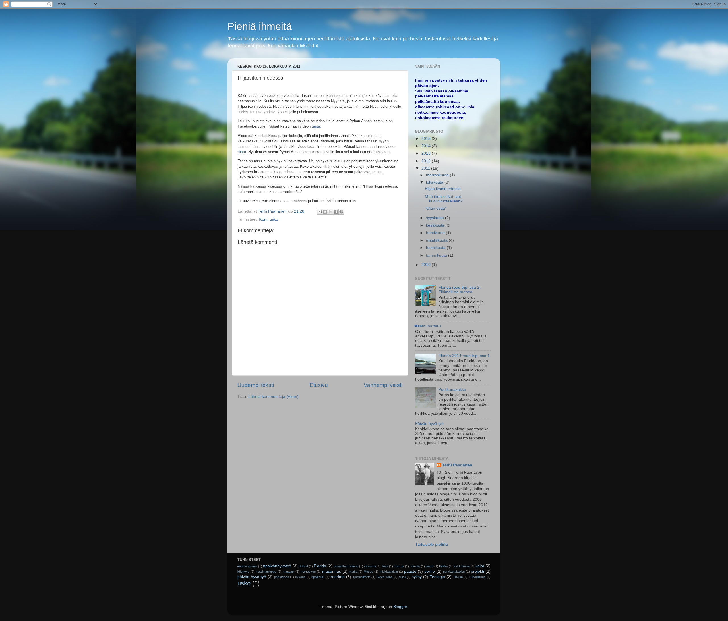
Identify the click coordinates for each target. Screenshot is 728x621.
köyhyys (243, 571)
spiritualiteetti (361, 577)
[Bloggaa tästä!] (325, 212)
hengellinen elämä (346, 566)
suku (402, 577)
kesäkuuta (436, 225)
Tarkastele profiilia (431, 544)
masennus (331, 571)
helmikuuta (436, 248)
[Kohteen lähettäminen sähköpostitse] (319, 212)
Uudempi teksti (255, 385)
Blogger (400, 607)
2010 (426, 265)
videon (305, 126)
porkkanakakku (454, 571)
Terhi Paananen (457, 465)
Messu (368, 571)
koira (479, 566)
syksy (417, 577)
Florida (320, 566)
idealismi (370, 566)
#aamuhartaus (428, 326)
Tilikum (458, 577)
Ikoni (263, 219)
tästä (242, 151)
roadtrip (338, 577)
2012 (426, 161)
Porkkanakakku (452, 389)
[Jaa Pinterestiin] (341, 212)
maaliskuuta (437, 240)
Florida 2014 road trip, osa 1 (464, 356)
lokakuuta (435, 182)
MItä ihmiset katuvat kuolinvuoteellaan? (444, 198)
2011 (426, 168)
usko (274, 219)
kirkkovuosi (462, 566)
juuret (429, 566)
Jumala (415, 566)
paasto (410, 571)
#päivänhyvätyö (277, 566)
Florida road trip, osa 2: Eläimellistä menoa (460, 289)
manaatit (288, 571)
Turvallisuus (477, 577)
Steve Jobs (384, 577)
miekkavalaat (389, 571)
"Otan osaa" (435, 208)
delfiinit (303, 566)
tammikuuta (437, 255)
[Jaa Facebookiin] (336, 212)
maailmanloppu (266, 571)
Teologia (437, 577)
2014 (426, 146)
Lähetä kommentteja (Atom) (273, 396)
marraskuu (308, 571)
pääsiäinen (281, 577)
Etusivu (319, 385)
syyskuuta (435, 218)
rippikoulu (317, 577)
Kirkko (443, 566)
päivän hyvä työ (251, 577)
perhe (429, 571)
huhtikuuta (436, 233)
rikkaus (300, 577)
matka (353, 571)
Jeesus (399, 566)
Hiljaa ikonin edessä (443, 189)
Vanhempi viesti (383, 385)
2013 (426, 153)
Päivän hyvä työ (429, 423)
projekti (477, 571)
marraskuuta (438, 175)
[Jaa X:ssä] (330, 212)
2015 (426, 138)
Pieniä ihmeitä (260, 26)
